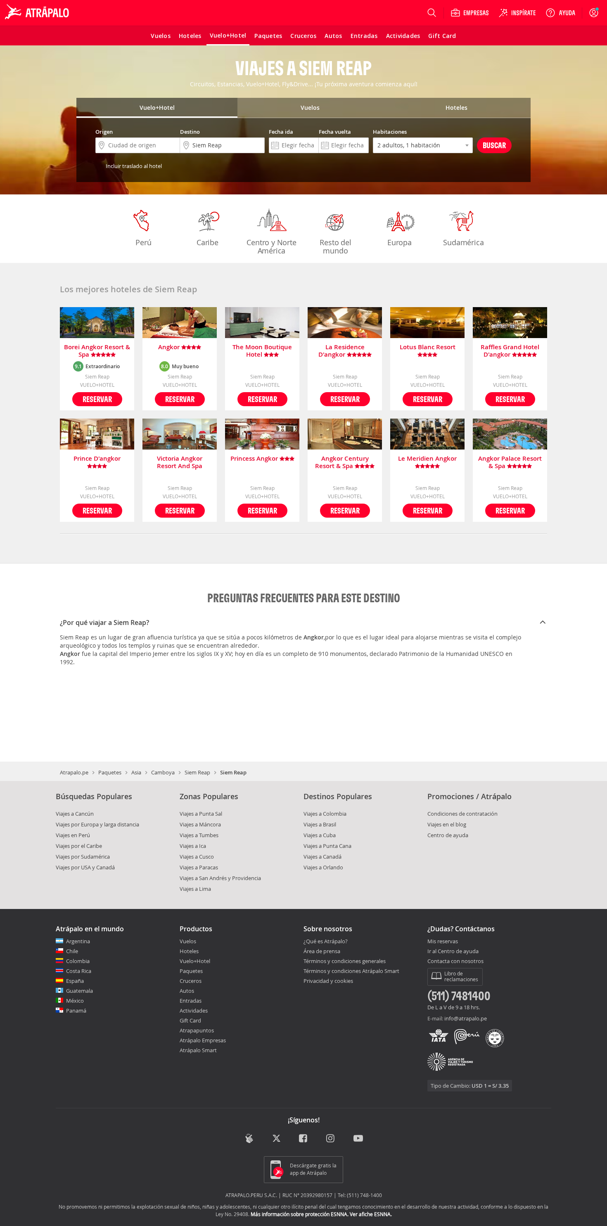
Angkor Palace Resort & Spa (510, 462)
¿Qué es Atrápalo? (326, 941)
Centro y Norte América (271, 246)
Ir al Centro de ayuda (453, 951)
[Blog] (249, 1138)
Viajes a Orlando (323, 867)
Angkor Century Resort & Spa (342, 462)
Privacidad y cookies (328, 981)
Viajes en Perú (73, 835)
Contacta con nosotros (455, 961)
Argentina (78, 941)
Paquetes (109, 772)
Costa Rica (78, 971)
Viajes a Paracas (199, 867)
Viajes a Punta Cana (327, 846)
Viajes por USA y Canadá (85, 867)
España (75, 981)
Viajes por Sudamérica (83, 856)
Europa (399, 242)
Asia (136, 772)
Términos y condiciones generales (345, 961)
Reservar (97, 399)
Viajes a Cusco (197, 856)
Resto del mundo (335, 246)
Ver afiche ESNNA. (371, 1214)
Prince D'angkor (97, 459)
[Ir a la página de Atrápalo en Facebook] (303, 1139)
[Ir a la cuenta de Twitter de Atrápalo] (276, 1139)
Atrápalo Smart (198, 1050)
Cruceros (191, 981)
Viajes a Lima (195, 888)
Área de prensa (322, 951)
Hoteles (189, 951)
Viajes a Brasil (320, 824)
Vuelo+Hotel (195, 961)
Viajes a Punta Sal (201, 813)
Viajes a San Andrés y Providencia (220, 878)
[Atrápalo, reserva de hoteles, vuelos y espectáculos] (38, 13)
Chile (72, 951)
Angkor (169, 347)
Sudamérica (463, 242)
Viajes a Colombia (325, 813)
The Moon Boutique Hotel (262, 350)
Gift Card (190, 1020)
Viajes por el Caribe (79, 846)
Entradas (191, 1000)
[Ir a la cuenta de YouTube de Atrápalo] (358, 1139)
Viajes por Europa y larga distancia (97, 824)
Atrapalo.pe (74, 772)
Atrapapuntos (197, 1030)
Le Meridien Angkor (427, 459)
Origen (104, 131)
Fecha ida (281, 131)
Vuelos (188, 941)
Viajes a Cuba (320, 835)
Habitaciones (390, 131)
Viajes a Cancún (75, 813)
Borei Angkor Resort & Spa (97, 350)
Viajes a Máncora (200, 824)
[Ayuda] (560, 13)
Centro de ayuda (447, 835)
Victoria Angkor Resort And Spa (179, 462)
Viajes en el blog (446, 824)
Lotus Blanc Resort (427, 347)
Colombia (78, 961)
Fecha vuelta (335, 131)
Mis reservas (442, 941)
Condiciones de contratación (462, 813)
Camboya (163, 772)
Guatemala (79, 990)
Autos (187, 990)
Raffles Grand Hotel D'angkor (510, 350)
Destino (190, 131)
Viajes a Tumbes (199, 835)
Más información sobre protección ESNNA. (300, 1214)
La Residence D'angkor (341, 350)
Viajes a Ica (193, 846)
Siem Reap (197, 772)
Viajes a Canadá (322, 856)
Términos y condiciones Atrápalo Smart (351, 971)
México (75, 1000)
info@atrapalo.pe (465, 1018)
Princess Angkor (255, 459)
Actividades (194, 1010)
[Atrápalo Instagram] (331, 1139)
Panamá (76, 1010)
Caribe (207, 242)
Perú (143, 242)
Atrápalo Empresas (203, 1040)
